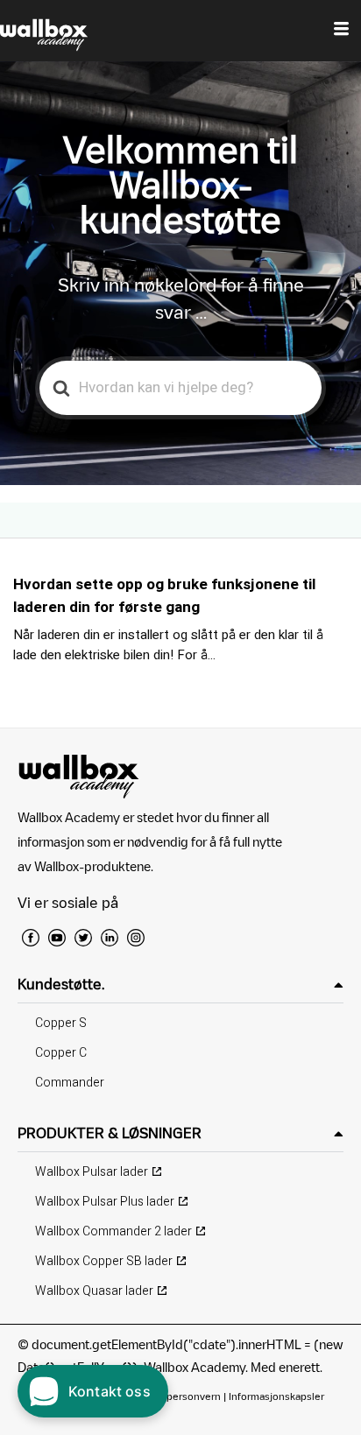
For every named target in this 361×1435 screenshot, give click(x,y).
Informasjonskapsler (276, 1396)
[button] (180, 984)
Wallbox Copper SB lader (104, 1261)
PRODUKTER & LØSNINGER (110, 1133)
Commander (69, 1082)
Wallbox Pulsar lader (91, 1172)
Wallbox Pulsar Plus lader (104, 1201)
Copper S (61, 1023)
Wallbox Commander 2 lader (113, 1231)
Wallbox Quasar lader (94, 1291)
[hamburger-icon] (341, 30)
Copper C (61, 1053)
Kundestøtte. (61, 984)
